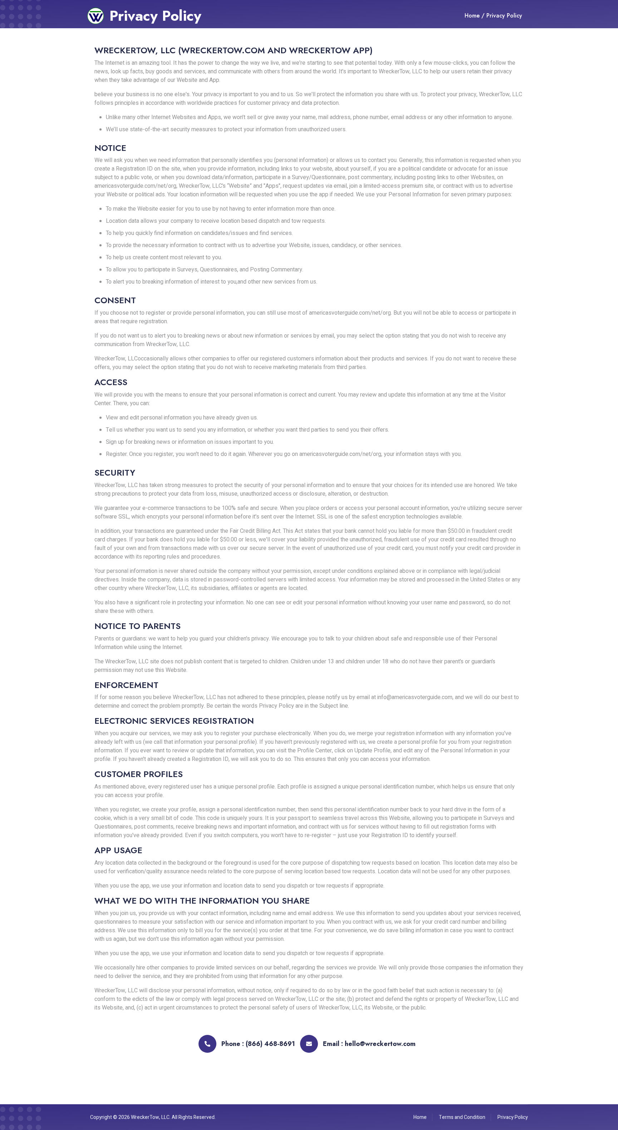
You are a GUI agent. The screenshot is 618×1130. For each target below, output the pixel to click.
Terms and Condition (462, 1117)
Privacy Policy (504, 15)
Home (472, 15)
